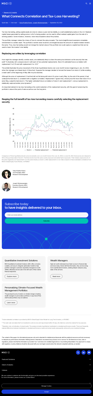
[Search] (86, 3)
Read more (56, 276)
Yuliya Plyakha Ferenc (25, 22)
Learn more (11, 302)
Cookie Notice (30, 377)
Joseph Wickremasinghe (40, 22)
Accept (46, 391)
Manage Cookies (46, 386)
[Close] (90, 383)
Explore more (11, 276)
